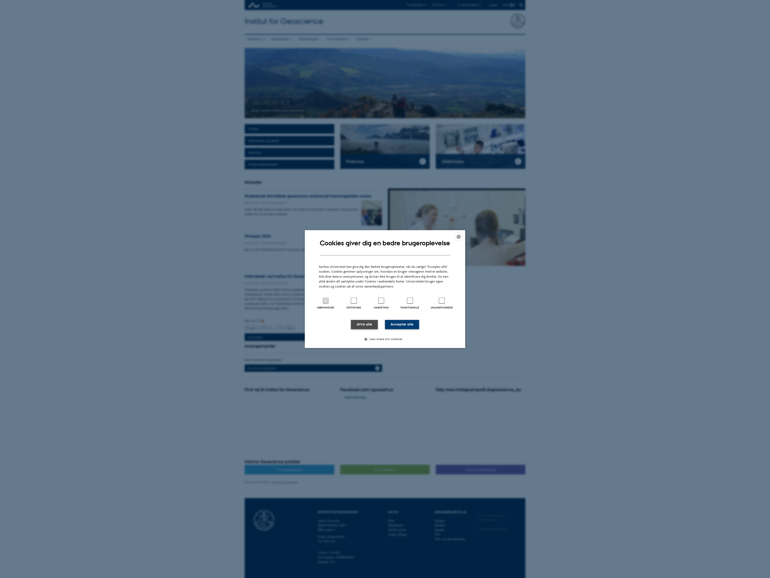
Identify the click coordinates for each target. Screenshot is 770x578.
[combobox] (459, 237)
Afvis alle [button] (364, 324)
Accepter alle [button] (402, 324)
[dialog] (385, 289)
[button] (384, 339)
